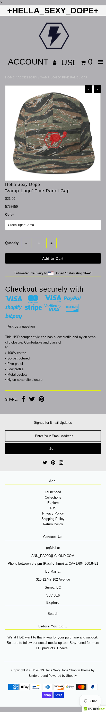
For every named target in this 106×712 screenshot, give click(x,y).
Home (10, 77)
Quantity (12, 243)
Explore (53, 503)
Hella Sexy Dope (56, 670)
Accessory (27, 77)
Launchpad (53, 492)
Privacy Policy (53, 513)
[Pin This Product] (41, 400)
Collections (53, 497)
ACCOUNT (29, 61)
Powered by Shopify (63, 676)
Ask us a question (21, 326)
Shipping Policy (53, 519)
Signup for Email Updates (53, 423)
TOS (52, 508)
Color (9, 215)
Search (53, 614)
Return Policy (53, 524)
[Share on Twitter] (32, 400)
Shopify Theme (79, 670)
